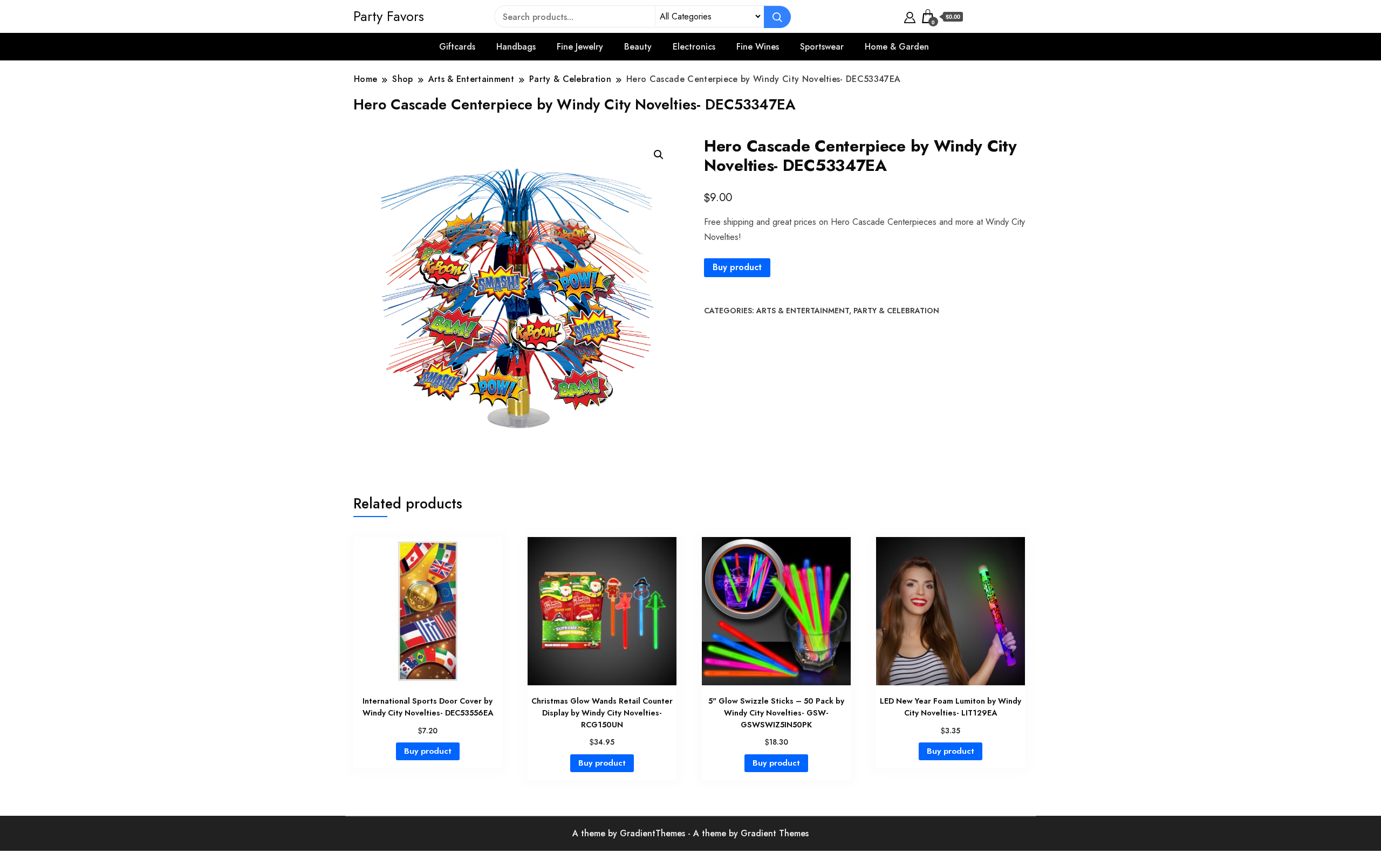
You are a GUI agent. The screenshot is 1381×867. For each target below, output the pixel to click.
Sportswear (822, 46)
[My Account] (909, 16)
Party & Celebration (896, 310)
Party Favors (388, 16)
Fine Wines (757, 46)
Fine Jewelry (580, 46)
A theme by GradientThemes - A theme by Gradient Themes (690, 833)
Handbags (516, 46)
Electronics (694, 46)
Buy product (737, 267)
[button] (658, 154)
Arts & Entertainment (802, 310)
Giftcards (457, 46)
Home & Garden (897, 46)
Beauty (638, 46)
